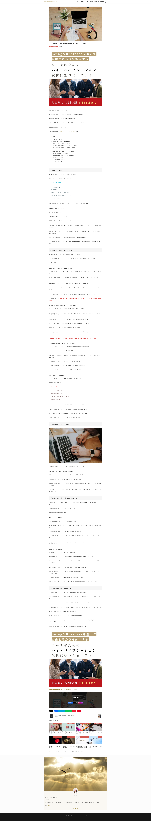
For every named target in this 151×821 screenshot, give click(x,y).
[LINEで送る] (68, 711)
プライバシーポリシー (80, 815)
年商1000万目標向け (74, 689)
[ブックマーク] (61, 711)
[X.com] (75, 703)
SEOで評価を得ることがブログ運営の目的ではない (63, 153)
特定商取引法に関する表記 (70, 815)
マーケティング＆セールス (53, 46)
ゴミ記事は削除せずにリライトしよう (60, 162)
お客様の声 (96, 1)
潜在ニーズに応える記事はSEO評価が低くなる (62, 143)
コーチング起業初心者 (66, 689)
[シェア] (56, 711)
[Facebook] (70, 703)
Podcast (91, 1)
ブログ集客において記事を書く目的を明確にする (62, 155)
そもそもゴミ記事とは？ (57, 139)
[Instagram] (80, 703)
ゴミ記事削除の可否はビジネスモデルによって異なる (64, 147)
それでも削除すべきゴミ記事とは (60, 148)
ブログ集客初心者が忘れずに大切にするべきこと (62, 151)
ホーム (51, 751)
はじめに (77, 1)
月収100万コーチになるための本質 (67, 131)
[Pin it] (79, 711)
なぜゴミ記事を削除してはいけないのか (60, 141)
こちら (48, 805)
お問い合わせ (87, 815)
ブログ (87, 1)
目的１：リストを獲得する (59, 157)
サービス (82, 1)
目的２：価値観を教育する (59, 159)
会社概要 (63, 815)
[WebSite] (72, 808)
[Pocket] (74, 711)
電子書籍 (102, 1)
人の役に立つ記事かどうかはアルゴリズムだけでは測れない (65, 145)
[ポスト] (51, 711)
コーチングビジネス (56, 751)
